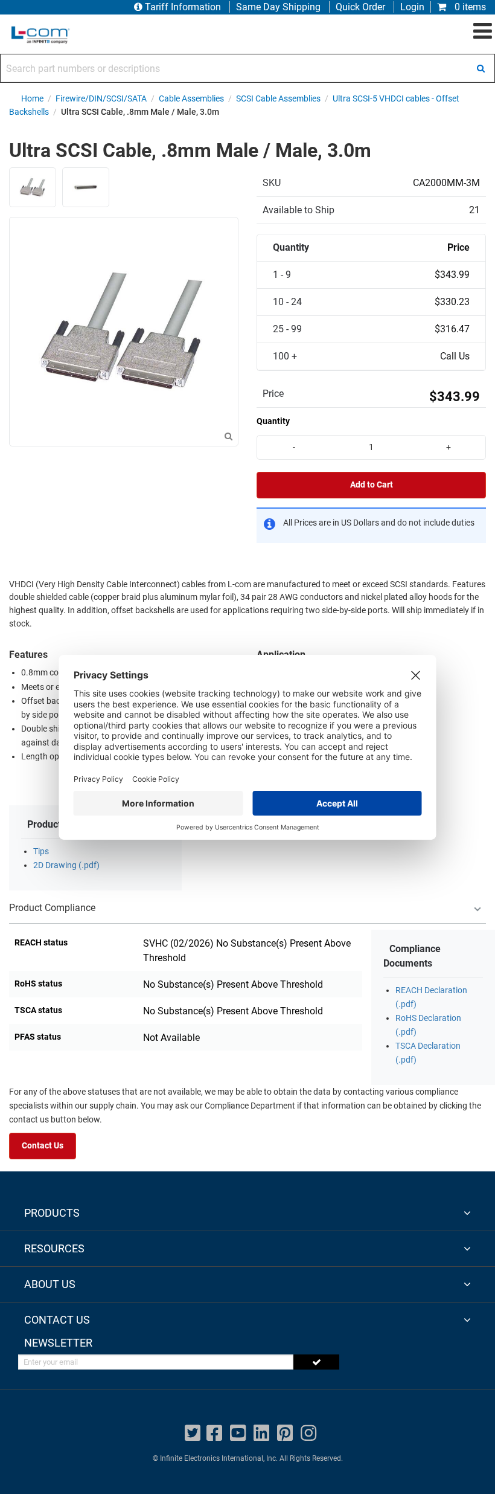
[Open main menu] (482, 31)
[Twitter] (192, 1433)
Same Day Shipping (278, 7)
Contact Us (42, 1146)
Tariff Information (182, 7)
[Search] (480, 68)
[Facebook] (214, 1433)
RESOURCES (54, 1248)
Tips (41, 851)
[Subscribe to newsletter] (316, 1362)
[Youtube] (238, 1433)
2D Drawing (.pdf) (66, 865)
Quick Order (360, 7)
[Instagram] (308, 1433)
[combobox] (247, 68)
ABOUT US (49, 1284)
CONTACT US (57, 1319)
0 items (469, 7)
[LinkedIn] (261, 1433)
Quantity (273, 421)
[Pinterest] (285, 1433)
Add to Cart (371, 485)
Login (412, 7)
